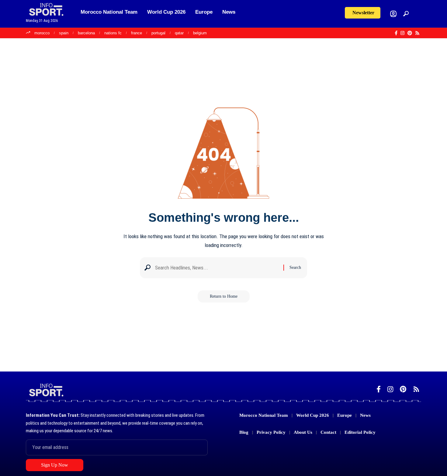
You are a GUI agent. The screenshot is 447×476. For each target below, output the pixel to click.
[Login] (393, 14)
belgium (200, 33)
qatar (179, 33)
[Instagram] (402, 33)
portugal (158, 33)
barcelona (86, 33)
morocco (42, 33)
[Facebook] (396, 33)
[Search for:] (217, 267)
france (136, 33)
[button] (406, 13)
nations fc (113, 33)
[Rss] (417, 33)
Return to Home (223, 296)
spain (63, 33)
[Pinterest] (410, 33)
